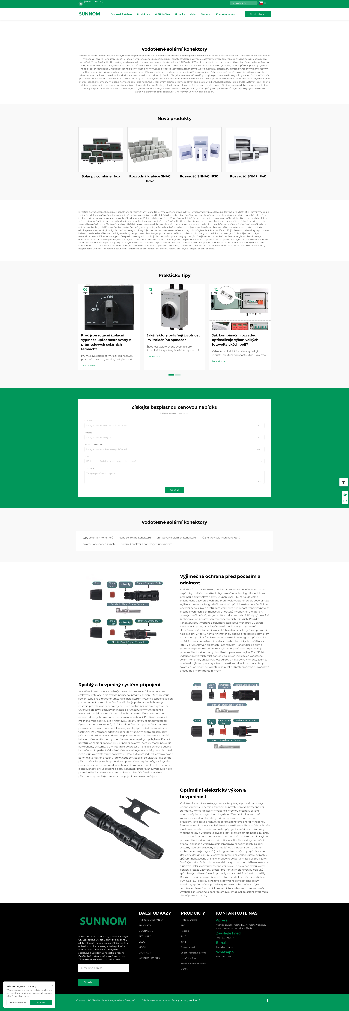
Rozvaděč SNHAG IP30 (199, 176)
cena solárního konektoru (135, 537)
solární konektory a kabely (99, 544)
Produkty (142, 14)
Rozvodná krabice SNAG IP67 (150, 178)
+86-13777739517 (225, 937)
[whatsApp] (345, 494)
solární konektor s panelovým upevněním (146, 544)
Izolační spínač (189, 958)
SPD (183, 925)
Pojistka (185, 931)
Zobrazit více (88, 365)
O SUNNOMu (162, 14)
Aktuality (179, 14)
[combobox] (91, 461)
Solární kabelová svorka (193, 952)
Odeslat (174, 490)
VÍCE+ (184, 969)
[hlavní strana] (89, 13)
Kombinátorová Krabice (193, 963)
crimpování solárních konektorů (176, 537)
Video (193, 14)
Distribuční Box (189, 920)
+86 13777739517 (224, 956)
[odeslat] (255, 3)
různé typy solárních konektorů (221, 537)
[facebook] (267, 1000)
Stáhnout (206, 14)
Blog (142, 942)
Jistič (183, 936)
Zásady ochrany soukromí (186, 1000)
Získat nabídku (257, 14)
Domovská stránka (122, 14)
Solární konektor (190, 947)
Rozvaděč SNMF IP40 (248, 176)
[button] (171, 375)
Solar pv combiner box (101, 176)
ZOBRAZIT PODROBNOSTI (101, 149)
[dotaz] (345, 501)
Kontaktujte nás (225, 14)
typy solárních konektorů (98, 537)
